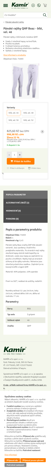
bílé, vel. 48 (28, 113)
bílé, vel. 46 (14, 113)
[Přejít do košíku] (45, 5)
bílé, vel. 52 (28, 120)
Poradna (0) (12, 219)
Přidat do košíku (22, 161)
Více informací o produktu (14, 55)
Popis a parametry (16, 194)
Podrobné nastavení (15, 465)
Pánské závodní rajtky (14, 22)
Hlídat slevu (36, 168)
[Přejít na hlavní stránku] (23, 6)
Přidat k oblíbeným (17, 168)
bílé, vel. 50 (14, 120)
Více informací (11, 454)
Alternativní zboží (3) (17, 202)
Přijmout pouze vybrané (33, 460)
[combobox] (22, 15)
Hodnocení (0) (13, 210)
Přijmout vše (12, 460)
